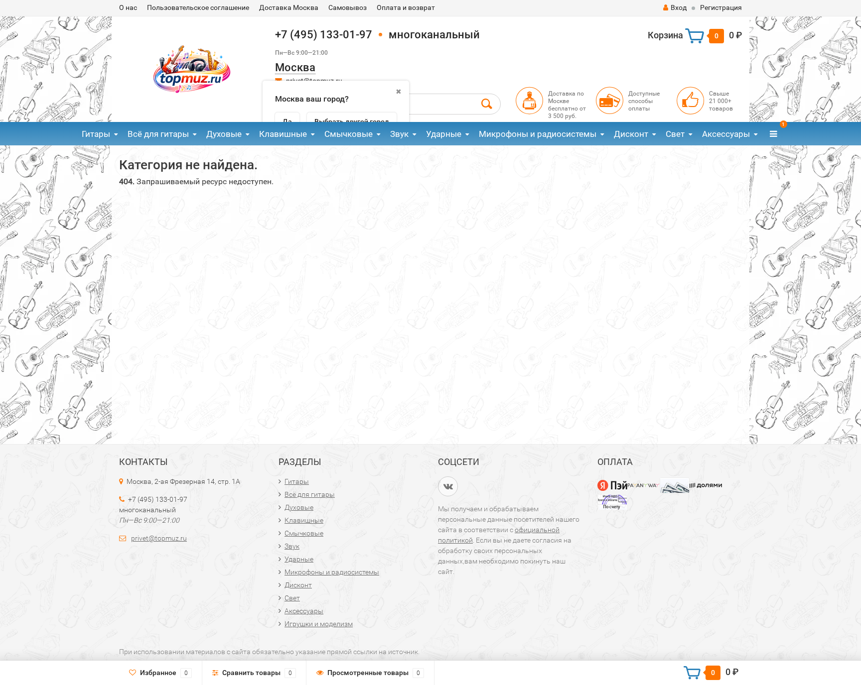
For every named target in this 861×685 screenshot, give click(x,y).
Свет (675, 134)
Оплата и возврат (406, 7)
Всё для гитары (158, 134)
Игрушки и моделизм (319, 624)
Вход (679, 7)
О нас (128, 7)
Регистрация (721, 7)
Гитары (96, 134)
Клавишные (283, 134)
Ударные (443, 134)
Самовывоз (347, 7)
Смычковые (348, 134)
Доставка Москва (288, 7)
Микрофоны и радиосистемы (537, 134)
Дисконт (631, 134)
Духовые (224, 134)
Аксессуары (726, 134)
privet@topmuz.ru (159, 538)
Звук (399, 134)
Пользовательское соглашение (198, 7)
